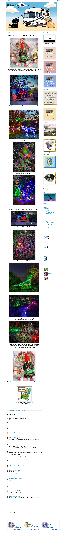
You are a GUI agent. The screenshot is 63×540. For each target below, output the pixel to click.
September (46, 238)
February (46, 246)
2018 (45, 254)
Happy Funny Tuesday (48, 228)
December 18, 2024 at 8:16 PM (19, 496)
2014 (45, 258)
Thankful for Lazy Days (48, 213)
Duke (9, 427)
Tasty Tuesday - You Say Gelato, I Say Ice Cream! (51, 273)
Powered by (47, 43)
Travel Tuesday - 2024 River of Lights (49, 222)
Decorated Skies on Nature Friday (49, 230)
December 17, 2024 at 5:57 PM (17, 490)
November (46, 236)
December (46, 208)
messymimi (10, 470)
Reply (9, 419)
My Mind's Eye (11, 437)
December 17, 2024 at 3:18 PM (23, 465)
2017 (45, 255)
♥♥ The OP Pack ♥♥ (11, 478)
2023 (45, 248)
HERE (33, 226)
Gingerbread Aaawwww (48, 223)
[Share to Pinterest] (25, 410)
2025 (45, 206)
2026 (45, 205)
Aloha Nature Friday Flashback (49, 224)
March (46, 245)
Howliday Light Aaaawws (48, 211)
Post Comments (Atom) (13, 515)
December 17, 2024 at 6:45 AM (17, 437)
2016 (45, 256)
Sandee (10, 451)
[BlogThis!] (22, 410)
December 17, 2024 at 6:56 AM (15, 451)
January (46, 247)
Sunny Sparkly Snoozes (48, 229)
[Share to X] (23, 410)
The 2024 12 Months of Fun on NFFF (49, 212)
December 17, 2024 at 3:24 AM (14, 427)
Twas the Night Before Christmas (49, 215)
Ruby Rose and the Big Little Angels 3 (14, 465)
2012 (45, 260)
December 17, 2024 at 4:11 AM (17, 432)
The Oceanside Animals (12, 496)
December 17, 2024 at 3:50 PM (16, 470)
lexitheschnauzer (11, 490)
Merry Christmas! (47, 214)
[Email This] (21, 410)
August (46, 239)
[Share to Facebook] (24, 410)
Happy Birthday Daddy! (48, 219)
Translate (49, 189)
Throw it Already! (47, 210)
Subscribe (49, 40)
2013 (45, 259)
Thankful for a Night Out (48, 225)
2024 (45, 207)
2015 (45, 257)
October (46, 237)
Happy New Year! (47, 209)
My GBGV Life (11, 432)
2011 (45, 261)
